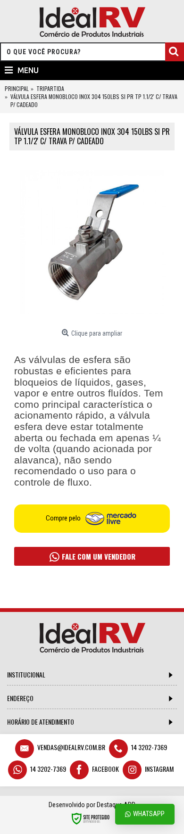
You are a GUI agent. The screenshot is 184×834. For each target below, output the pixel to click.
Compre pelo (64, 518)
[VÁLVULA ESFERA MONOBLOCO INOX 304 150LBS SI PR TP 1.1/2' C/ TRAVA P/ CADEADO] (92, 242)
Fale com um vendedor (97, 556)
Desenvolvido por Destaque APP (92, 805)
